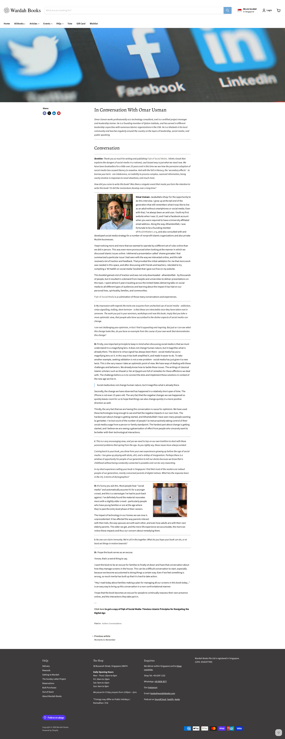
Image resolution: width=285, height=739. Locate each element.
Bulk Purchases (49, 687)
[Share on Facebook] (44, 113)
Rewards (46, 670)
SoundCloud (160, 699)
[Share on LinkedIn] (54, 113)
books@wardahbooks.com (162, 693)
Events (47, 23)
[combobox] (134, 10)
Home (7, 23)
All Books (19, 23)
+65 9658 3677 (160, 681)
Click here (99, 609)
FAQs (59, 23)
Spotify (170, 699)
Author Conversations (112, 623)
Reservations (48, 683)
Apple (177, 699)
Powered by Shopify (50, 730)
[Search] (228, 10)
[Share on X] (49, 113)
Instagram (152, 687)
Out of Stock (48, 692)
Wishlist (94, 23)
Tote (70, 23)
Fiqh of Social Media (157, 158)
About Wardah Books (52, 696)
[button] (267, 10)
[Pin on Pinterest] (59, 113)
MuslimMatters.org (147, 231)
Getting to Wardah (50, 674)
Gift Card (81, 23)
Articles (34, 23)
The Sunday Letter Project (54, 679)
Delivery (46, 666)
